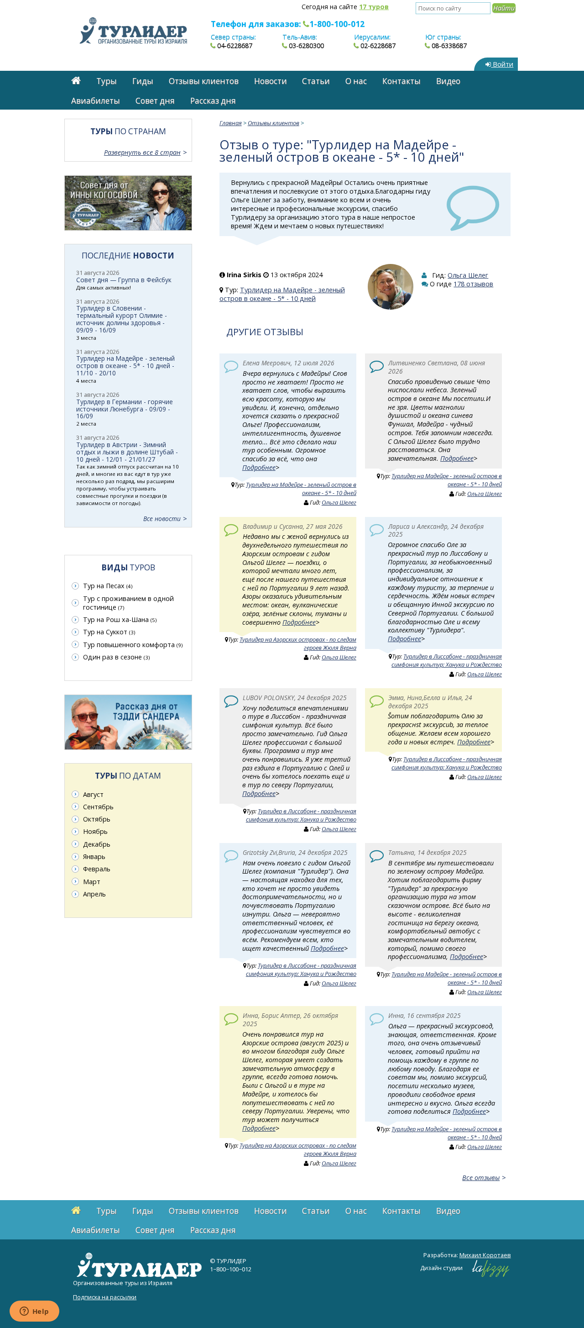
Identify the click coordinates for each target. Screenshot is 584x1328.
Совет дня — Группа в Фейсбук (124, 279)
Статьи (316, 81)
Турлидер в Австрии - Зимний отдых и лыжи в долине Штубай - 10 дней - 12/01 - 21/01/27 (127, 452)
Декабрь (96, 844)
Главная (230, 123)
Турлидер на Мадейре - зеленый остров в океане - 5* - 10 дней (282, 294)
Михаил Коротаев (485, 1255)
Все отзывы (481, 1177)
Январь (94, 856)
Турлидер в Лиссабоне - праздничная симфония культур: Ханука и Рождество (446, 660)
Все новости (162, 518)
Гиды (142, 81)
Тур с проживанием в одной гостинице (128, 602)
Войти (502, 64)
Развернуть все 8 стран (142, 152)
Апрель (94, 894)
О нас (356, 81)
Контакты (401, 81)
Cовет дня (155, 100)
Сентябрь (98, 806)
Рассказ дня (213, 100)
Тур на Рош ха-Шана (119, 619)
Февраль (96, 868)
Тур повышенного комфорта (132, 644)
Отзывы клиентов (204, 81)
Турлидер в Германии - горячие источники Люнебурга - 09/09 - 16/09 (124, 409)
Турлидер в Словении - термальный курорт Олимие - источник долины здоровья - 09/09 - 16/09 (121, 319)
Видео (448, 81)
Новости (270, 81)
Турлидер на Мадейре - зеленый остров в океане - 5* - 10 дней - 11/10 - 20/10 (125, 365)
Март (91, 881)
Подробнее (259, 467)
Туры (106, 81)
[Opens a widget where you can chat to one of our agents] (34, 1312)
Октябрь (96, 819)
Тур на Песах (107, 585)
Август (93, 794)
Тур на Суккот (109, 631)
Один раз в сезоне (116, 657)
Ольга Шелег (468, 275)
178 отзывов (473, 283)
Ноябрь (95, 831)
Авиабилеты (95, 100)
